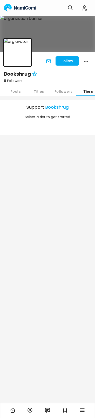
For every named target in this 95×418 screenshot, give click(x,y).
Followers (13, 80)
